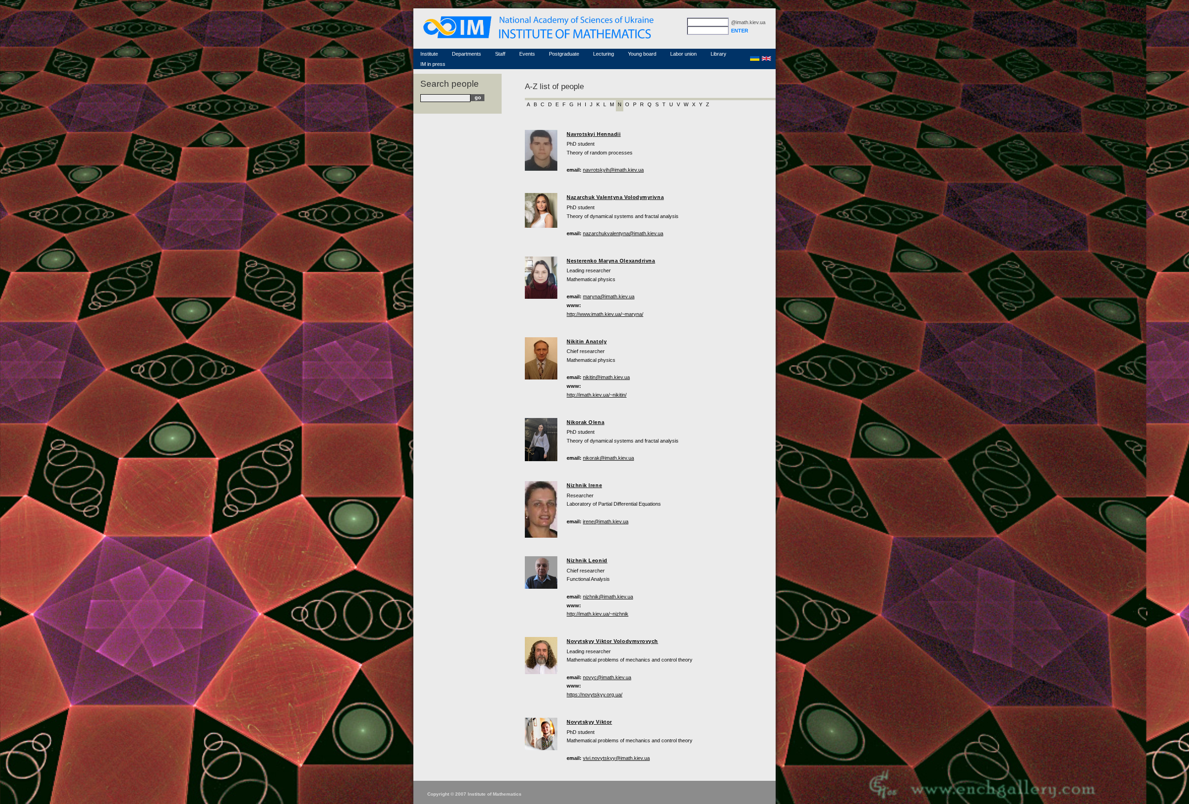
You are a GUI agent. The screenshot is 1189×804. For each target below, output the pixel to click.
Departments (466, 54)
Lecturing (603, 54)
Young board (642, 54)
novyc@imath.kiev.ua (607, 677)
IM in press (432, 64)
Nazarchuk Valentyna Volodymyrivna (615, 197)
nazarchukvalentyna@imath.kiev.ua (623, 233)
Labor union (683, 54)
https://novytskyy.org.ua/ (594, 694)
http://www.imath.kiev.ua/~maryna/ (605, 314)
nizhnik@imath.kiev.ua (608, 596)
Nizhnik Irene (584, 485)
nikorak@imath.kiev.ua (608, 458)
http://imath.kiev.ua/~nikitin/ (597, 395)
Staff (500, 54)
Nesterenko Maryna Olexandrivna (611, 261)
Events (527, 54)
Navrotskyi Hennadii (594, 134)
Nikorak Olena (585, 422)
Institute (429, 54)
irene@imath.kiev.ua (605, 521)
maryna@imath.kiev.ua (608, 296)
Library (718, 54)
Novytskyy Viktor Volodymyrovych (612, 641)
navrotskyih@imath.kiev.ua (613, 170)
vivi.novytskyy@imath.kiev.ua (616, 758)
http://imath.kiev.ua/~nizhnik (597, 614)
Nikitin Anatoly (587, 341)
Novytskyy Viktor (589, 722)
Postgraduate (564, 54)
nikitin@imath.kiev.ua (606, 377)
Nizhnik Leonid (587, 560)
